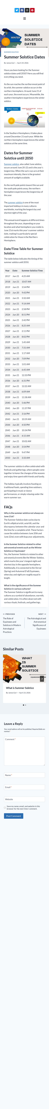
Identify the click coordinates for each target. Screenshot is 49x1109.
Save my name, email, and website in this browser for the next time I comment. (23, 807)
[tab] (23, 705)
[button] (24, 18)
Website (9, 799)
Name (8, 775)
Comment (10, 739)
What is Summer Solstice (20, 687)
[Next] (42, 679)
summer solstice (15, 202)
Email (8, 787)
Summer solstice (11, 164)
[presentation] (24, 669)
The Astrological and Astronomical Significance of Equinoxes (36, 621)
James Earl (10, 63)
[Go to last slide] (7, 679)
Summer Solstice (11, 52)
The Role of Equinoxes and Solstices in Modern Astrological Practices (12, 623)
